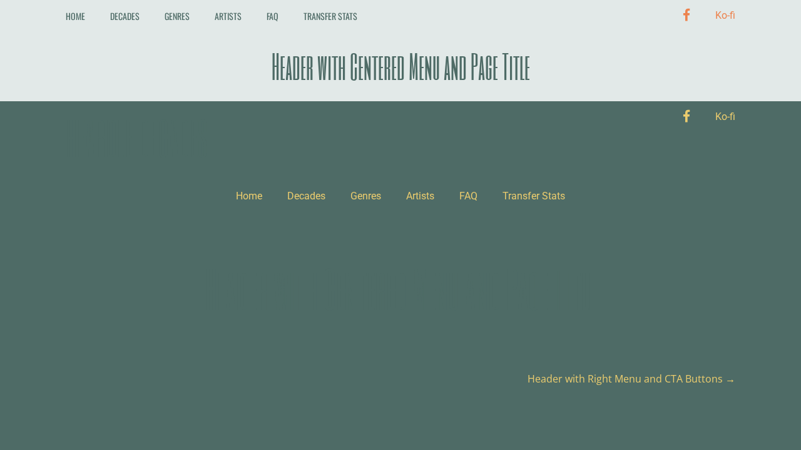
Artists (228, 15)
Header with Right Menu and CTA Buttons (631, 379)
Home (75, 15)
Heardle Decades (136, 138)
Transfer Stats (330, 15)
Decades (125, 15)
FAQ (272, 15)
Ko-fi (725, 15)
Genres (177, 15)
